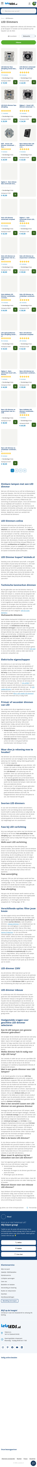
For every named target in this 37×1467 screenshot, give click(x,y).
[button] (2, 3)
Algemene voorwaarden (8, 1458)
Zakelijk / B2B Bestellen (8, 1272)
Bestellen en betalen (8, 1285)
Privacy (26, 1458)
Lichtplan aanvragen (8, 1278)
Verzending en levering (8, 1288)
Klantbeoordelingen (7, 1297)
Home (2, 18)
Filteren (18, 42)
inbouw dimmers (13, 924)
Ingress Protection (7, 932)
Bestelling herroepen (10, 1301)
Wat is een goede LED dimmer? (23, 693)
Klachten (4, 1294)
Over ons (4, 1281)
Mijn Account (5, 1269)
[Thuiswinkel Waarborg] (16, 1432)
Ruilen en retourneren (8, 1291)
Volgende (24, 470)
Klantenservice (6, 1275)
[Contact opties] (33, 1463)
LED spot (32, 649)
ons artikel (25, 683)
